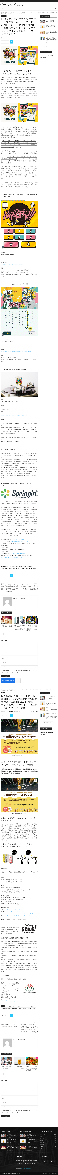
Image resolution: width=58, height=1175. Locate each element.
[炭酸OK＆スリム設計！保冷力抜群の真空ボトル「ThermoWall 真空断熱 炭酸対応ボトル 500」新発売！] (19, 620)
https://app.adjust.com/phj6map (19, 541)
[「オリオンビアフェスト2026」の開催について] (42, 21)
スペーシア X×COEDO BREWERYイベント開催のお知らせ (51, 27)
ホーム (2, 12)
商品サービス (7, 12)
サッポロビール (4, 568)
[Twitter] (52, 1)
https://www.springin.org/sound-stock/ (11, 557)
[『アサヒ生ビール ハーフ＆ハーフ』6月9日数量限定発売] (6, 620)
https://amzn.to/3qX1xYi (18, 539)
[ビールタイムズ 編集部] (2, 38)
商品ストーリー (29, 568)
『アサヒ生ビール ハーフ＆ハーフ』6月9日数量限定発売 (6, 627)
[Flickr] (48, 1161)
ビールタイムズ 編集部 (8, 38)
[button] (55, 8)
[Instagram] (50, 1)
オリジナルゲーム (18, 566)
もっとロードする (47, 46)
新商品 (34, 568)
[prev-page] (2, 634)
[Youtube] (56, 1)
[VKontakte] (54, 1161)
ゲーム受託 (30, 566)
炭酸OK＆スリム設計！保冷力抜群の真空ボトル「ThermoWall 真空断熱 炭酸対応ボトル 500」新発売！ (19, 628)
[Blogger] (41, 1161)
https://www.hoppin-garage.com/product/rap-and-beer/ (16, 351)
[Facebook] (48, 1)
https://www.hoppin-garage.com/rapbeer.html (13, 264)
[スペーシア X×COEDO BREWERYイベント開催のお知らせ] (42, 26)
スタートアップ (12, 568)
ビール (23, 568)
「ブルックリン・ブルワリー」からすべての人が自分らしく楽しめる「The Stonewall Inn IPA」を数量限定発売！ (31, 628)
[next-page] (4, 634)
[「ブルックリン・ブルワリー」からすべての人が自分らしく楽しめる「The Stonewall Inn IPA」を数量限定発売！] (32, 620)
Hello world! (43, 57)
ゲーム (25, 566)
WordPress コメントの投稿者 (46, 56)
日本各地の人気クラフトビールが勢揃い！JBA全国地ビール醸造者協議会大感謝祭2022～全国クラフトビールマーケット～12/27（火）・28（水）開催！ (9, 588)
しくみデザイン (11, 566)
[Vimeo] (54, 1)
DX (6, 566)
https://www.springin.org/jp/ (20, 553)
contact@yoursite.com (26, 1168)
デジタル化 (18, 568)
